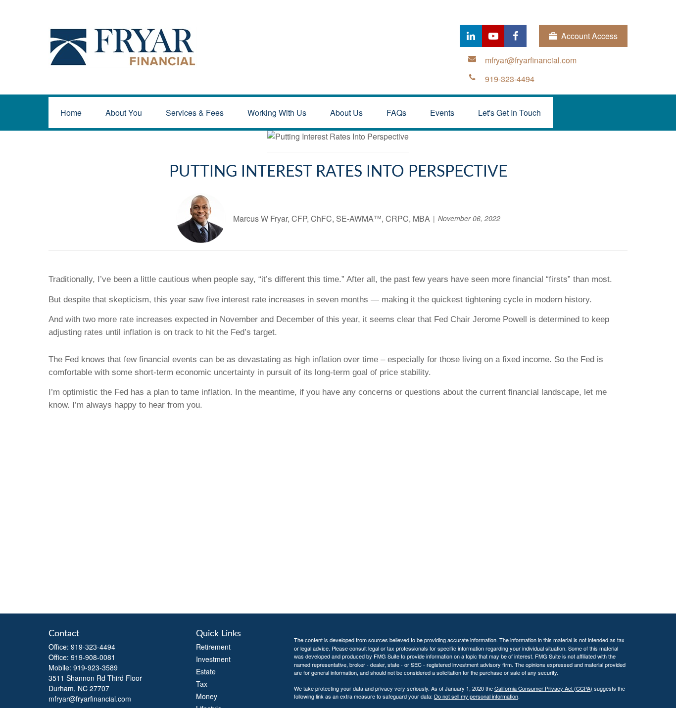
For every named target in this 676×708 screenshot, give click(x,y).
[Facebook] (515, 36)
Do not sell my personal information (476, 696)
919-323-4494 (93, 647)
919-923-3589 (95, 667)
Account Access (589, 36)
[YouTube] (493, 36)
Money (206, 696)
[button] (71, 112)
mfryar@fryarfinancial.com (89, 699)
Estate (206, 671)
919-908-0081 (93, 657)
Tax (201, 684)
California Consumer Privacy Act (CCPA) (543, 688)
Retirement (213, 647)
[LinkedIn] (471, 36)
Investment (213, 659)
